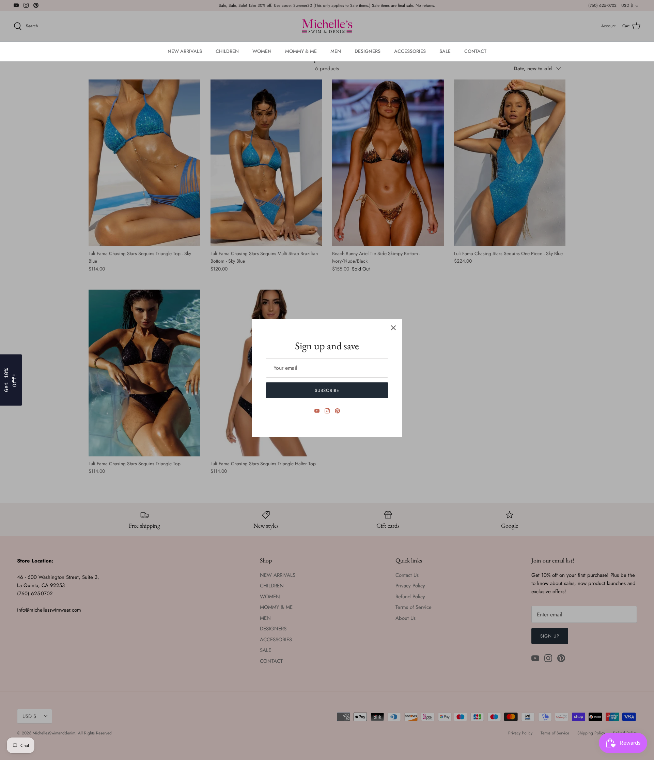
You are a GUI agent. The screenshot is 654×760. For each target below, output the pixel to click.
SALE (445, 51)
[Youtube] (317, 410)
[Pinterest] (337, 410)
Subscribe (327, 390)
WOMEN (261, 51)
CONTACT (475, 51)
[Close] (393, 327)
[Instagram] (327, 410)
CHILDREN (227, 51)
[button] (11, 380)
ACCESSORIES (410, 51)
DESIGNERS (367, 51)
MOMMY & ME (301, 51)
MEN (335, 51)
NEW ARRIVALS (185, 51)
